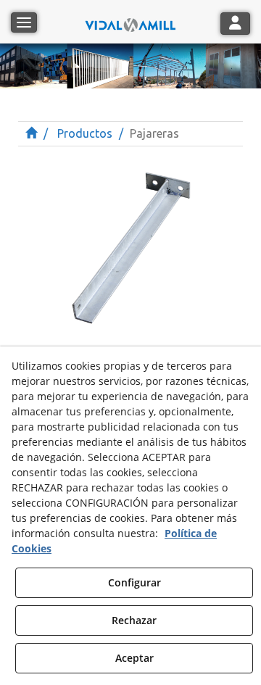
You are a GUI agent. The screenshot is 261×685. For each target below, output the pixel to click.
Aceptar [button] (134, 658)
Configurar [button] (134, 582)
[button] (130, 21)
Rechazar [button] (134, 620)
